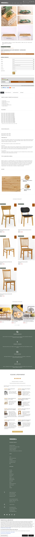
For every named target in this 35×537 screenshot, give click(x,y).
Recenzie (21, 92)
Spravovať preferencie (4, 535)
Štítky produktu (8, 92)
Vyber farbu (3, 70)
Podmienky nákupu (12, 445)
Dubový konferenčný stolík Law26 (28, 320)
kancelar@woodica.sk (12, 507)
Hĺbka (2, 61)
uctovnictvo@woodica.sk (13, 508)
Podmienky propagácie (12, 448)
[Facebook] (4, 514)
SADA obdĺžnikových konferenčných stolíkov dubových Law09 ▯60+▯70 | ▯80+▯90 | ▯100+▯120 (17, 321)
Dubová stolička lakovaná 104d (4, 229)
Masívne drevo (15, 92)
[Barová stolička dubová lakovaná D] (26, 216)
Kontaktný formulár (12, 462)
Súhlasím (31, 535)
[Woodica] (4, 2)
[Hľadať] (29, 1)
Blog (10, 463)
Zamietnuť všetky (24, 535)
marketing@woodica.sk (12, 511)
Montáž (2, 68)
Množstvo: (3, 81)
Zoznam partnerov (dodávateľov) (6, 533)
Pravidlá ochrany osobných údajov (14, 446)
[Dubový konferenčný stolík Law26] (28, 312)
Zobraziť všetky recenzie (17, 431)
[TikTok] (14, 514)
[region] (17, 528)
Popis (2, 92)
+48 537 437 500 (11, 504)
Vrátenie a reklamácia (12, 449)
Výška (2, 63)
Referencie (11, 459)
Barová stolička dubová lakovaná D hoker (24, 229)
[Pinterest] (9, 514)
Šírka (2, 59)
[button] (2, 7)
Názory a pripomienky (12, 458)
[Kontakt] (33, 1)
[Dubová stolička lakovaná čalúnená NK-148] (26, 248)
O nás (10, 456)
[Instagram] (11, 514)
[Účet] (31, 1)
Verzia (2, 65)
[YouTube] (6, 514)
